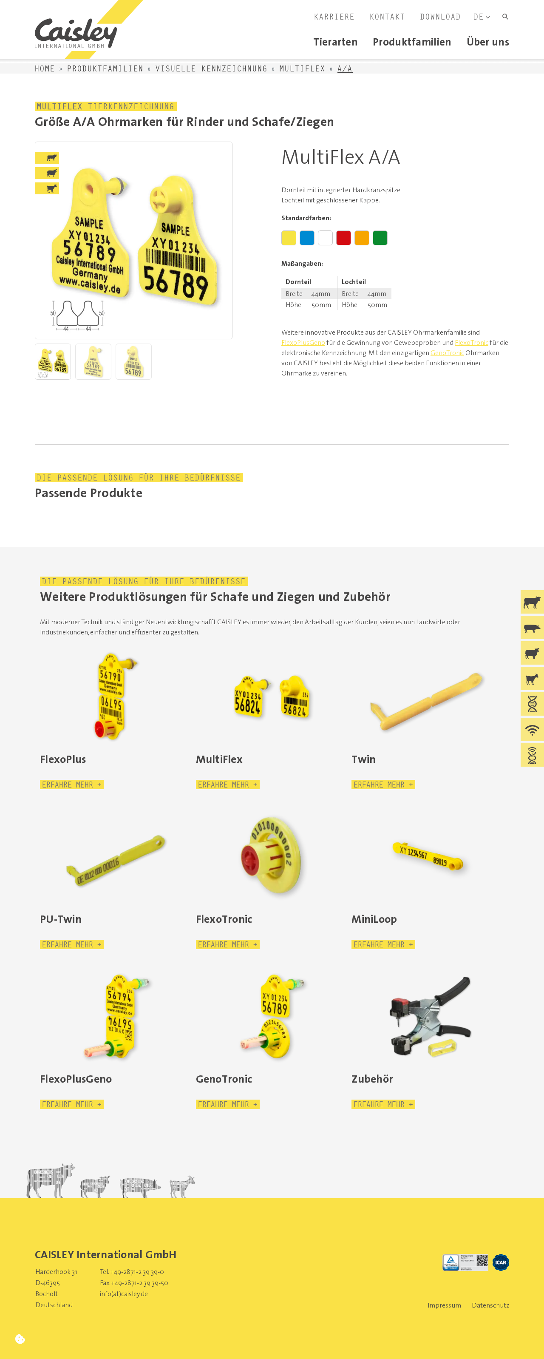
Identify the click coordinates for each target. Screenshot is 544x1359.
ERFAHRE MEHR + (72, 784)
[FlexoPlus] (116, 696)
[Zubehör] (427, 1016)
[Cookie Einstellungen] (20, 1338)
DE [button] (479, 16)
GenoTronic (447, 352)
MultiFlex (303, 68)
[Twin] (427, 696)
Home (45, 68)
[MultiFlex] (272, 696)
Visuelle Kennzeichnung (212, 68)
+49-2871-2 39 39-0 (137, 1271)
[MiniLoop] (427, 856)
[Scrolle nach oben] (523, 1338)
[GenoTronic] (272, 1016)
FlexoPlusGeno (303, 342)
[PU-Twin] (116, 856)
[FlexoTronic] (272, 856)
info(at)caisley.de (124, 1293)
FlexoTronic (471, 342)
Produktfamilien (105, 68)
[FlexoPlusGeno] (116, 1016)
